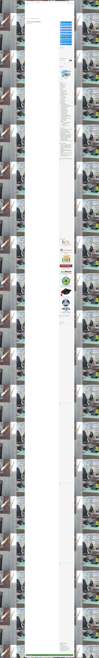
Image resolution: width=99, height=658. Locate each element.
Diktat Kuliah (63, 96)
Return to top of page (29, 655)
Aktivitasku (43, 1)
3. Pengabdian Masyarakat (65, 125)
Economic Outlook (63, 90)
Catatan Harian (63, 87)
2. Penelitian (63, 124)
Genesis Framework (64, 655)
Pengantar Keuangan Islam (65, 115)
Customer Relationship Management (66, 105)
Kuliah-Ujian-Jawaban (64, 94)
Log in (72, 655)
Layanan (47, 2)
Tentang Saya (31, 2)
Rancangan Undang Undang (65, 118)
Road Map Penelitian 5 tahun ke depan (66, 140)
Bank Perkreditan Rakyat (65, 104)
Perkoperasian (63, 101)
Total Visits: (62, 650)
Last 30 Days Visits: (64, 648)
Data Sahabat (57, 1)
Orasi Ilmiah (62, 99)
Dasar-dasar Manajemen (65, 106)
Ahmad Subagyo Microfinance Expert (49, 8)
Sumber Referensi (37, 2)
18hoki (62, 152)
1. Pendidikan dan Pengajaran (65, 122)
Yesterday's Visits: (63, 646)
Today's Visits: (63, 645)
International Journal (64, 91)
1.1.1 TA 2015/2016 (65, 123)
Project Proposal (63, 117)
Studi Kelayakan (63, 119)
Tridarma (27, 4)
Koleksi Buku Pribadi (64, 93)
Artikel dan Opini (63, 86)
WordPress (68, 655)
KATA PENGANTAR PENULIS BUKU (66, 134)
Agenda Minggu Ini (63, 84)
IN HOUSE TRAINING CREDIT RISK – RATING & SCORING (66, 150)
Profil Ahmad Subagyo (64, 139)
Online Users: (63, 644)
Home (27, 1)
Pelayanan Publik (63, 100)
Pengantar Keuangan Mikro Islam (66, 116)
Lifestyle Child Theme (57, 655)
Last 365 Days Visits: (64, 649)
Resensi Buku (63, 102)
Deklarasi (62, 88)
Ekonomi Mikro (63, 97)
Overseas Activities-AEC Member (65, 1)
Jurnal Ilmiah (62, 92)
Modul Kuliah (63, 98)
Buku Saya (52, 1)
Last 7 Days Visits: (64, 647)
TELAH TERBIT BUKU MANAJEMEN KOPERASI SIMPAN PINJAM (66, 147)
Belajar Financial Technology (65, 131)
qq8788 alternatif (63, 149)
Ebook (61, 89)
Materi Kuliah (63, 95)
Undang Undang (63, 120)
